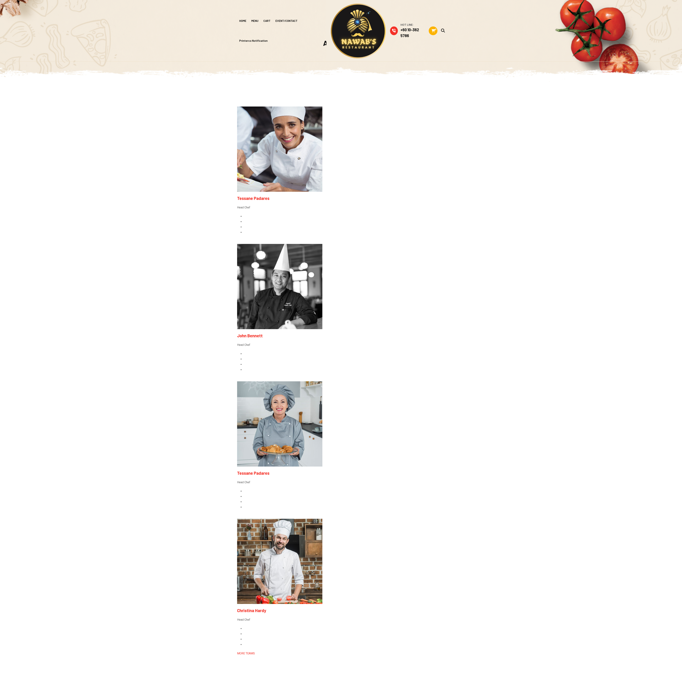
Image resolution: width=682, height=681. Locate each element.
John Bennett (250, 335)
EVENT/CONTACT (286, 20)
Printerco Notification (253, 40)
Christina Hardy (251, 610)
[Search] (443, 30)
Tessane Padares (253, 198)
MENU (254, 20)
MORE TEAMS (246, 653)
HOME (242, 20)
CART (266, 20)
